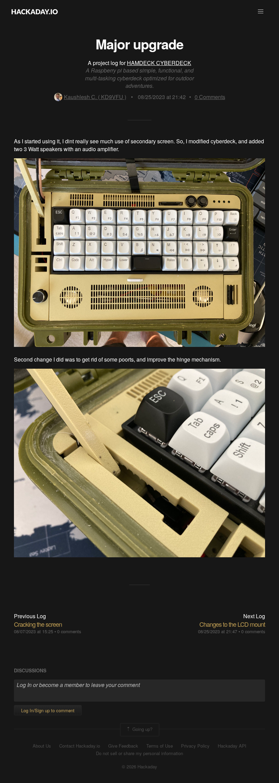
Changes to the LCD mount (232, 624)
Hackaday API (232, 746)
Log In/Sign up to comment (48, 710)
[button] (260, 11)
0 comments (69, 631)
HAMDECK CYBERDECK (159, 63)
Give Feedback (123, 746)
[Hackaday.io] (34, 11)
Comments (210, 97)
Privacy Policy (195, 746)
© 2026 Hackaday (139, 767)
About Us (42, 746)
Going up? (141, 729)
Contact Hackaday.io (79, 746)
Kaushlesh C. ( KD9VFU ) (95, 97)
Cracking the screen (38, 624)
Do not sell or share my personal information (139, 753)
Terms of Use (159, 746)
